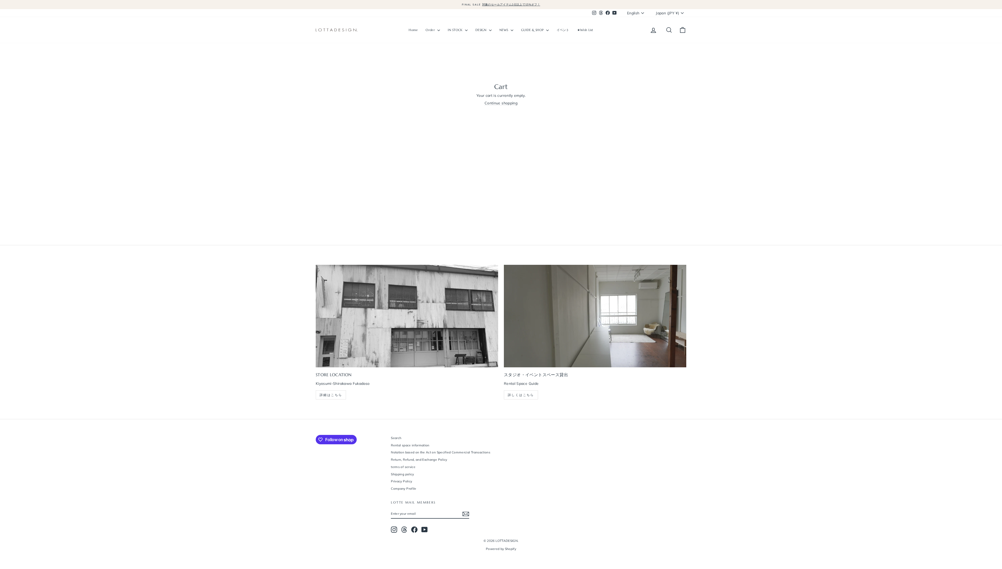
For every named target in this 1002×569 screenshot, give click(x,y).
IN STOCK (456, 30)
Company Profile (403, 488)
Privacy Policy (401, 481)
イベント (563, 30)
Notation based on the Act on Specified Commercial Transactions (440, 452)
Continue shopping (501, 103)
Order (431, 30)
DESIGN (481, 30)
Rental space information (410, 445)
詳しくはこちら (521, 395)
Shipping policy (402, 474)
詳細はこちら (331, 395)
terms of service (403, 467)
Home (413, 30)
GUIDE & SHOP (533, 30)
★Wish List (585, 30)
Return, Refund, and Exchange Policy (419, 460)
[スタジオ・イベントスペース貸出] (595, 316)
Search (396, 438)
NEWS (504, 30)
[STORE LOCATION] (407, 316)
